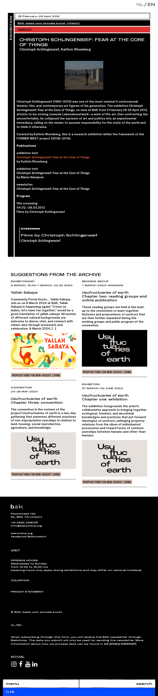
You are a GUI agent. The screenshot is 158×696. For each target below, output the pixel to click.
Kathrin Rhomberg (76, 49)
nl (140, 4)
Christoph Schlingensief (39, 49)
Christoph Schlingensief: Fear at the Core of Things (53, 157)
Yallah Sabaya (24, 292)
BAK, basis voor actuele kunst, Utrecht (49, 23)
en (150, 4)
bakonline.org (22, 533)
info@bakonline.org (26, 525)
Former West (25, 29)
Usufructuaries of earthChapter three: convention (37, 400)
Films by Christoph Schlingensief (59, 235)
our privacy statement (120, 643)
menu (12, 683)
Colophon (20, 580)
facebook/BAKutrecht (28, 536)
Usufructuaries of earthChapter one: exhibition (105, 397)
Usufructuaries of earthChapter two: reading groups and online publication (114, 296)
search (144, 683)
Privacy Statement (27, 591)
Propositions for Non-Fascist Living (36, 375)
